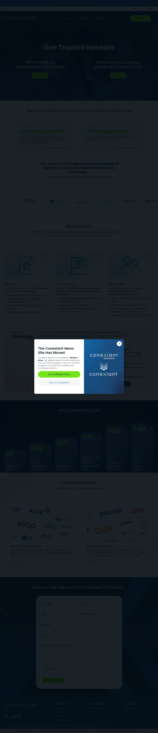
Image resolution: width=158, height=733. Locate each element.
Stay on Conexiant (59, 382)
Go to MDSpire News (59, 374)
